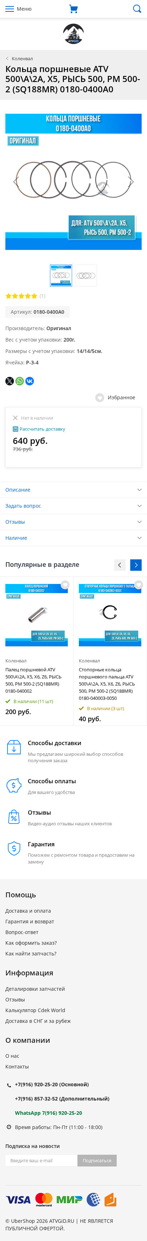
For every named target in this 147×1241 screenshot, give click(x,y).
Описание (17, 489)
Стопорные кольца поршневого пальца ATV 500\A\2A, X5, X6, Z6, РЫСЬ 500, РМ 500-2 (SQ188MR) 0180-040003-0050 (107, 683)
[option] (37, 651)
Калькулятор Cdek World (35, 1010)
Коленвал (22, 58)
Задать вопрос (23, 505)
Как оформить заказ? (31, 942)
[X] (9, 381)
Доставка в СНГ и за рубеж (38, 1020)
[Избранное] (65, 584)
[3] (21, 296)
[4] (28, 296)
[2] (15, 296)
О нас (12, 1055)
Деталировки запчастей (35, 988)
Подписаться (97, 1160)
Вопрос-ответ (22, 932)
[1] (8, 296)
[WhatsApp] (19, 381)
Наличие (16, 537)
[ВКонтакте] (29, 381)
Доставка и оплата (28, 910)
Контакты (17, 1066)
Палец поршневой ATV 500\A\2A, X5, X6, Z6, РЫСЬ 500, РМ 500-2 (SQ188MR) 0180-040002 (33, 680)
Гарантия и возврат (29, 921)
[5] (34, 296)
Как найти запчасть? (30, 953)
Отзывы (15, 521)
